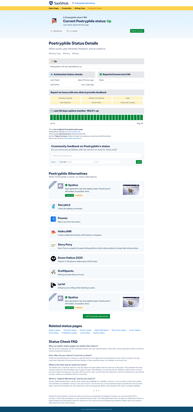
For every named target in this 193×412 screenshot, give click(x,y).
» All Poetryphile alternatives (96, 316)
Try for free (69, 195)
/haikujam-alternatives (60, 229)
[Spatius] (60, 186)
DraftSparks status (69, 333)
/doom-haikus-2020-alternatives (64, 255)
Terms (110, 409)
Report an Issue (137, 31)
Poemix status (85, 330)
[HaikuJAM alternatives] (53, 232)
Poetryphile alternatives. (73, 138)
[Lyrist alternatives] (53, 285)
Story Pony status (119, 330)
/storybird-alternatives (60, 202)
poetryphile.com (74, 132)
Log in (53, 162)
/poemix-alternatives (59, 215)
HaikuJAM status (101, 330)
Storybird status (70, 330)
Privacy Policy (102, 409)
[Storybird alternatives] (53, 206)
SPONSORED (52, 184)
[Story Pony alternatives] (53, 245)
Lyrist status (85, 333)
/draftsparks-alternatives (61, 268)
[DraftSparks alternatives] (53, 272)
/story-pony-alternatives (61, 242)
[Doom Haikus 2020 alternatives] (53, 258)
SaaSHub (94, 409)
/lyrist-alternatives (58, 281)
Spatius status (54, 330)
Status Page (85, 409)
